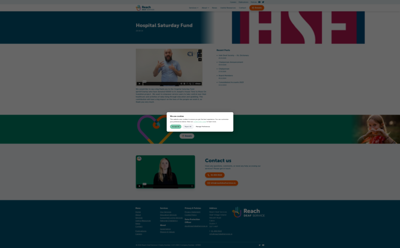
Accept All (175, 126)
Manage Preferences (203, 126)
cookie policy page (199, 122)
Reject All (188, 126)
